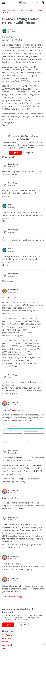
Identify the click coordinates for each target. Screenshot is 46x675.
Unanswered (23, 645)
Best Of (5, 648)
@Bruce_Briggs (9, 297)
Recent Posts (7, 638)
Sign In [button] (15, 153)
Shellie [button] (10, 29)
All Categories (7, 635)
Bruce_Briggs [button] (13, 164)
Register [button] (29, 153)
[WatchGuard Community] (23, 2)
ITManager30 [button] (13, 290)
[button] (4, 30)
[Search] (38, 2)
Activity (5, 642)
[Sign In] (42, 2)
